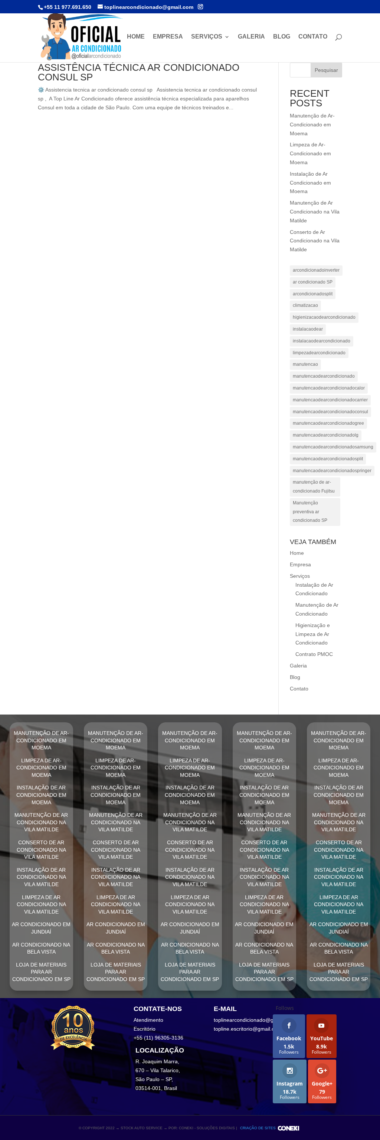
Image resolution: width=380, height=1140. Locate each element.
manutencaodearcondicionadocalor (329, 388)
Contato (312, 37)
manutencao (305, 364)
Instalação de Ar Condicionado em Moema (310, 183)
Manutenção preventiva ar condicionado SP (310, 511)
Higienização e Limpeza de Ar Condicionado (312, 634)
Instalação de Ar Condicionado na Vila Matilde (41, 877)
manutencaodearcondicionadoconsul (330, 411)
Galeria (251, 37)
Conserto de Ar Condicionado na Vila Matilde (315, 241)
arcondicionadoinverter (316, 270)
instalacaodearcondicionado (321, 341)
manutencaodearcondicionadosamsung (333, 447)
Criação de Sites (258, 1128)
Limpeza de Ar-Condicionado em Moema (310, 153)
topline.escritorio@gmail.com (248, 1029)
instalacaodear (308, 329)
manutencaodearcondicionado (324, 376)
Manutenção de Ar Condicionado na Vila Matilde (315, 211)
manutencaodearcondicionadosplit (328, 458)
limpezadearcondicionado (319, 352)
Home (136, 37)
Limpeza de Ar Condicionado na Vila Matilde (41, 904)
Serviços (206, 37)
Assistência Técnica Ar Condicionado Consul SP (138, 72)
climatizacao (305, 305)
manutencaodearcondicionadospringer (332, 470)
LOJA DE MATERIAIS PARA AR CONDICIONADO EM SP (41, 972)
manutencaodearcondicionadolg (325, 435)
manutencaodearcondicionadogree (328, 423)
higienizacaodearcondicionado (324, 317)
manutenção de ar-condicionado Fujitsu (314, 487)
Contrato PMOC (314, 654)
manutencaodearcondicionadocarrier (330, 399)
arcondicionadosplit (312, 293)
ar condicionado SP (312, 282)
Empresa (168, 37)
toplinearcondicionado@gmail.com (254, 1020)
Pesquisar (326, 70)
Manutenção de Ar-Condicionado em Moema (312, 124)
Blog (281, 37)
